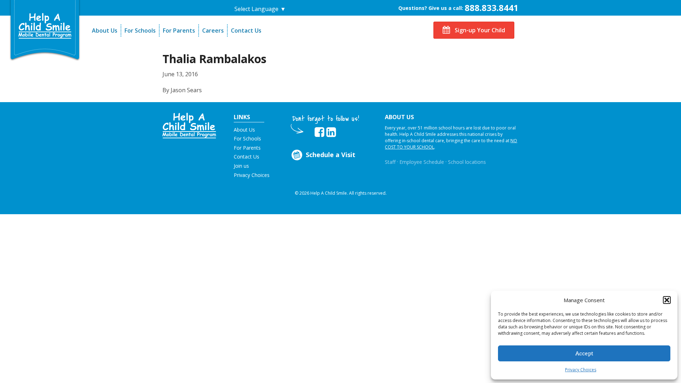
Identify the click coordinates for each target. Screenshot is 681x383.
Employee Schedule (421, 162)
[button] (666, 300)
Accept (584, 353)
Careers (213, 30)
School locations (467, 162)
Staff (390, 162)
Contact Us (246, 30)
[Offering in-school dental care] (45, 26)
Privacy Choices (580, 370)
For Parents (179, 30)
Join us (241, 165)
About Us (104, 30)
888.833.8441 (492, 7)
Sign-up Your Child (479, 30)
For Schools (140, 30)
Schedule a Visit (330, 154)
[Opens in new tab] (319, 132)
